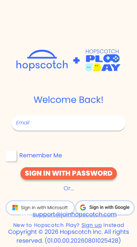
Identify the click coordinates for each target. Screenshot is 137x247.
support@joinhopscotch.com (75, 214)
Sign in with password (69, 173)
